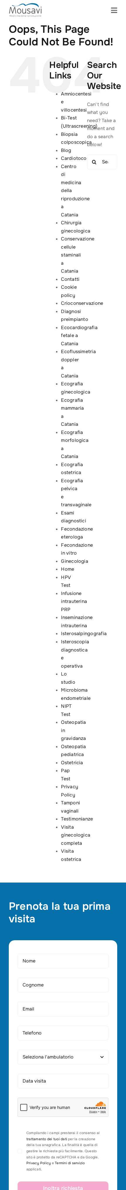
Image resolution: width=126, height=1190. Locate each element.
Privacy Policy (38, 1163)
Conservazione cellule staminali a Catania (77, 255)
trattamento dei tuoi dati (46, 1139)
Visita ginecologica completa (75, 835)
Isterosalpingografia (84, 633)
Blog (66, 150)
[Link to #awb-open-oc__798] (114, 10)
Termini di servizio (70, 1163)
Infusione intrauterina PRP (74, 601)
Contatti (70, 279)
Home (67, 569)
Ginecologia (74, 561)
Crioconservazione (82, 303)
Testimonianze (77, 819)
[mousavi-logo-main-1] (25, 5)
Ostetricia (72, 763)
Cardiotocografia (80, 158)
